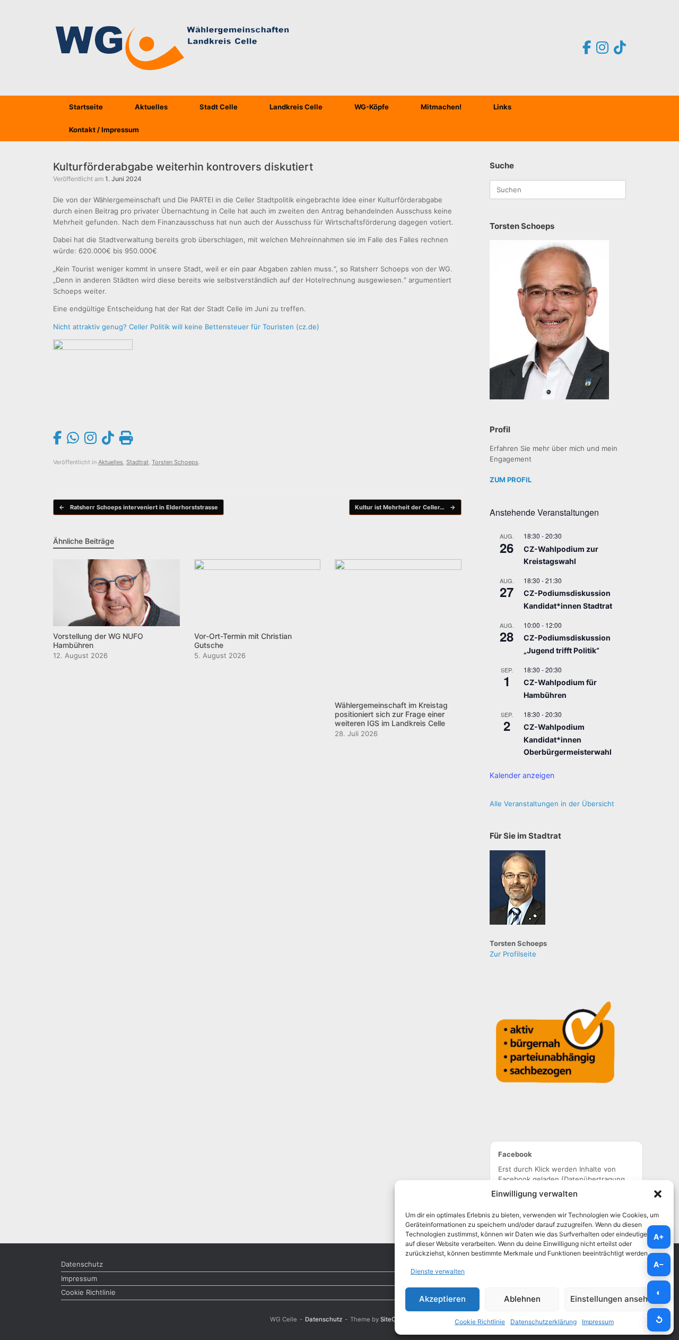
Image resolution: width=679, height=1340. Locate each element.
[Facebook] (586, 48)
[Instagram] (602, 48)
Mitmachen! (441, 107)
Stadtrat (137, 462)
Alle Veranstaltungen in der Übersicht (552, 803)
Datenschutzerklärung (543, 1322)
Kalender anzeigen (522, 775)
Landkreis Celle (296, 107)
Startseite (86, 107)
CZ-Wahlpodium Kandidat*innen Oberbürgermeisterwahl (568, 739)
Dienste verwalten (438, 1271)
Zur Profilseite (513, 954)
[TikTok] (620, 48)
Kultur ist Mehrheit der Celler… (405, 507)
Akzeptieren (442, 1299)
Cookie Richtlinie (480, 1322)
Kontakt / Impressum (104, 129)
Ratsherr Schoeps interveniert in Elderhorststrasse (138, 507)
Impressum (598, 1322)
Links (502, 107)
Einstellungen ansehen (613, 1299)
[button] (657, 1194)
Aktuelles (151, 107)
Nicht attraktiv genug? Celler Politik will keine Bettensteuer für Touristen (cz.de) (186, 326)
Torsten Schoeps (175, 462)
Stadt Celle (218, 107)
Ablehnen (522, 1299)
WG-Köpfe (371, 107)
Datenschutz (82, 1264)
